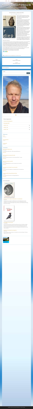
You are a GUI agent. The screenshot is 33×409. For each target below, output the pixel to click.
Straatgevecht (5, 143)
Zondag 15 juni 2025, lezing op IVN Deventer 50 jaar (10, 173)
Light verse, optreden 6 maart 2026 (8, 161)
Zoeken (4, 71)
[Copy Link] (7, 51)
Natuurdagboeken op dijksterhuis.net (15, 55)
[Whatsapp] (5, 51)
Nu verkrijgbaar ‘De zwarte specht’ (8, 222)
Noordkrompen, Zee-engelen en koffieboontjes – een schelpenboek (13, 198)
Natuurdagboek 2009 (6, 123)
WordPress (18, 407)
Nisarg (24, 407)
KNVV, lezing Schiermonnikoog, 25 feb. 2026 (9, 155)
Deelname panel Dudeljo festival (7, 149)
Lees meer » (4, 152)
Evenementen (5, 147)
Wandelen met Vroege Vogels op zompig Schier (10, 230)
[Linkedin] (6, 51)
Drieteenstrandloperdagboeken (8, 121)
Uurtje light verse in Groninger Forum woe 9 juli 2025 (10, 167)
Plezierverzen (5, 134)
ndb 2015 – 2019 (6, 127)
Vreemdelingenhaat (5, 139)
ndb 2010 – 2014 (6, 125)
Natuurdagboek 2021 (7, 55)
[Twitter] (4, 51)
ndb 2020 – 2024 (6, 129)
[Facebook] (3, 51)
